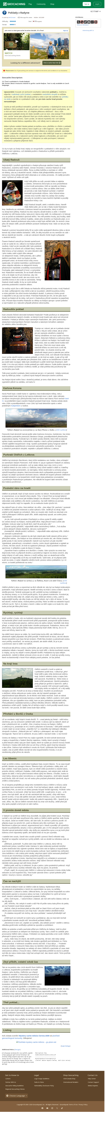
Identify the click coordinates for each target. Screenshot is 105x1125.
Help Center (92, 1079)
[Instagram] (52, 1108)
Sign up (86, 4)
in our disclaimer (62, 70)
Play (30, 4)
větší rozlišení (61, 430)
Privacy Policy (82, 1105)
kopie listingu (65, 1046)
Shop (52, 4)
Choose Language (17, 1095)
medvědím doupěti (49, 94)
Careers (7, 1079)
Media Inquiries (93, 1086)
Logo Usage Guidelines (41, 1079)
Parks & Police (39, 1082)
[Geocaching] (14, 4)
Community (41, 4)
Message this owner (26, 17)
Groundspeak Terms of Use (69, 1105)
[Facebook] (42, 1108)
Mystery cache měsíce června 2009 (34, 1036)
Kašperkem (15, 406)
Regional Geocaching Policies (15, 1089)
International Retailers (70, 1082)
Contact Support (93, 1082)
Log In (97, 4)
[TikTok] (62, 1108)
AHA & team (12, 17)
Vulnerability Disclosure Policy (44, 1086)
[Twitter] (57, 1108)
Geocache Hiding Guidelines (14, 1086)
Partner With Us (10, 1082)
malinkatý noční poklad (21, 94)
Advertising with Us (88, 30)
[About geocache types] (4, 12)
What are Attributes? (83, 25)
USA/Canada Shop (69, 1079)
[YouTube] (47, 1108)
